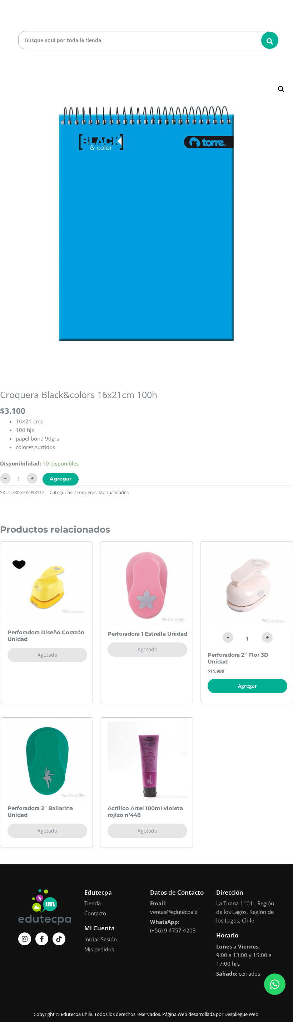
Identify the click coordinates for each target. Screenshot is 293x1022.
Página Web (174, 1014)
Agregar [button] (247, 685)
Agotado (47, 654)
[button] (281, 89)
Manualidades (114, 492)
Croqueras (85, 492)
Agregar (60, 479)
